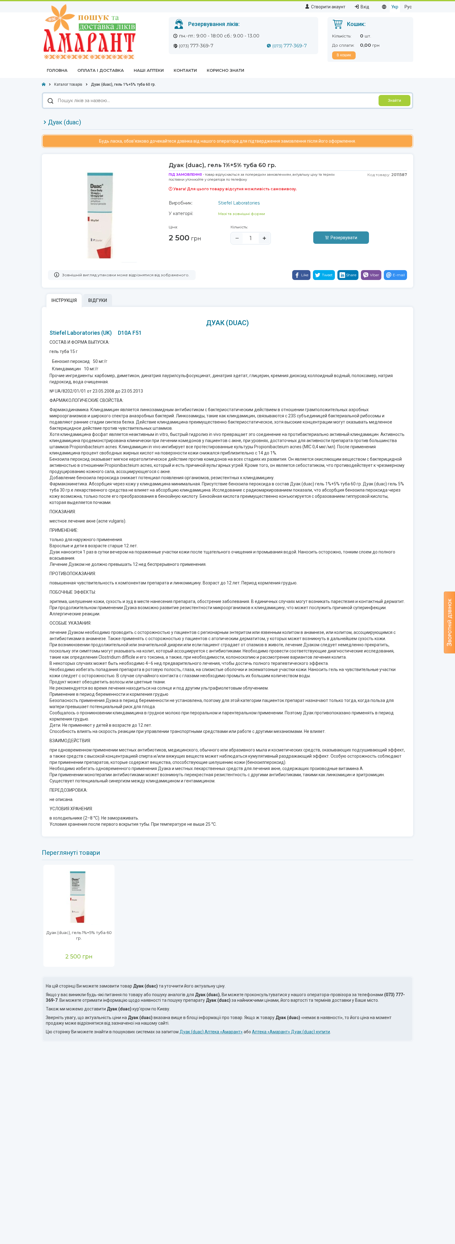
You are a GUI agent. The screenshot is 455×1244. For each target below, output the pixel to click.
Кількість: (239, 227)
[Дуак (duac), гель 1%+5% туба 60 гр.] (102, 216)
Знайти (394, 100)
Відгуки (97, 300)
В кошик (344, 55)
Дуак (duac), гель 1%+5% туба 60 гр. (79, 935)
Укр (394, 6)
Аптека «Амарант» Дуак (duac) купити (291, 1031)
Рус (408, 6)
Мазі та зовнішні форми (241, 213)
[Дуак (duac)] (79, 897)
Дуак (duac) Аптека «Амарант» (211, 1031)
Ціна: (173, 227)
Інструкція (64, 300)
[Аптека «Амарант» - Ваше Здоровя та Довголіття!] (89, 31)
